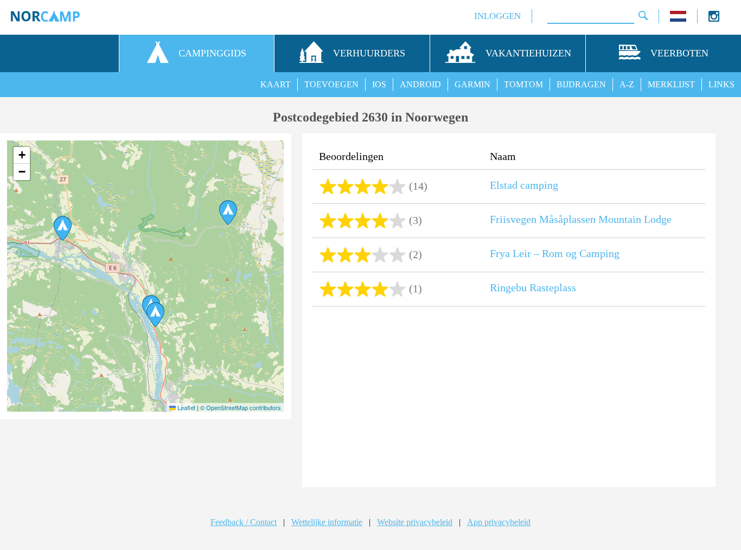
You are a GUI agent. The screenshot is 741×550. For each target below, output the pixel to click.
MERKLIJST (671, 84)
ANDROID (420, 84)
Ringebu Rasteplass (533, 287)
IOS (379, 84)
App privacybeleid (499, 522)
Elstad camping (524, 185)
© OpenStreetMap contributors (240, 407)
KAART (275, 84)
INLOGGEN (497, 16)
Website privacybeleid (414, 522)
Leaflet (185, 407)
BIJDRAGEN (581, 84)
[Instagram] (713, 18)
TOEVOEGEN (331, 84)
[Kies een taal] (678, 18)
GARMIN (472, 84)
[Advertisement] (508, 398)
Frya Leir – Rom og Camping (554, 253)
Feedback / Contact (243, 522)
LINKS (721, 84)
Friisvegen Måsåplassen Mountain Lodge (581, 219)
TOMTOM (523, 84)
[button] (228, 212)
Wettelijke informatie (326, 522)
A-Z (626, 84)
